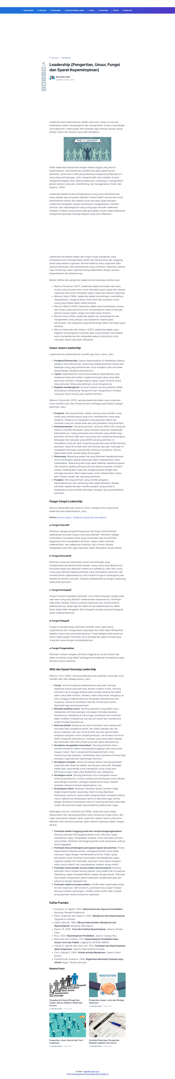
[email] (44, 89)
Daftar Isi (105, 1074)
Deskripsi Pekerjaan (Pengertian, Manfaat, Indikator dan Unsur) (104, 1041)
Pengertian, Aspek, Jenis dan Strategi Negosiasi (106, 1001)
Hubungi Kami (78, 1074)
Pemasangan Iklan (92, 1074)
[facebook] (44, 69)
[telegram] (44, 84)
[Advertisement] (87, 35)
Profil (69, 1074)
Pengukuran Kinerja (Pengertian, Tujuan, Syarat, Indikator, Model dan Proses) (65, 1003)
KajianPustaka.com (91, 1072)
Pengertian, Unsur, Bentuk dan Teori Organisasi (66, 1041)
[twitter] (44, 74)
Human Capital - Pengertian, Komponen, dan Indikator (82, 517)
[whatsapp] (44, 79)
